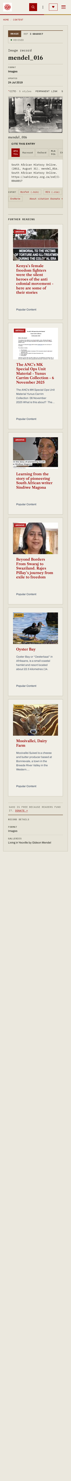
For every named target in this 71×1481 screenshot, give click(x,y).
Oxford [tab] (41, 152)
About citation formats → (46, 198)
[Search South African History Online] (33, 7)
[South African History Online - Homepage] (7, 7)
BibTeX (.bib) (30, 192)
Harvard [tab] (27, 152)
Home (6, 19)
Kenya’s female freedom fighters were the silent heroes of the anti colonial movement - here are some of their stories (34, 279)
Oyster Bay (26, 649)
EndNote (15, 198)
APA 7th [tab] (15, 153)
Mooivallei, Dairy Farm (31, 743)
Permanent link (46, 91)
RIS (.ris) (53, 192)
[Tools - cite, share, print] (43, 7)
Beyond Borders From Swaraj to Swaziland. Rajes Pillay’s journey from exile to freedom (34, 568)
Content (18, 19)
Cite (20, 91)
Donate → (21, 810)
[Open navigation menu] (63, 7)
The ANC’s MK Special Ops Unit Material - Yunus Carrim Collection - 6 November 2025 (35, 374)
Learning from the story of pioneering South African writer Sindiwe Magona (34, 481)
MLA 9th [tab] (53, 153)
